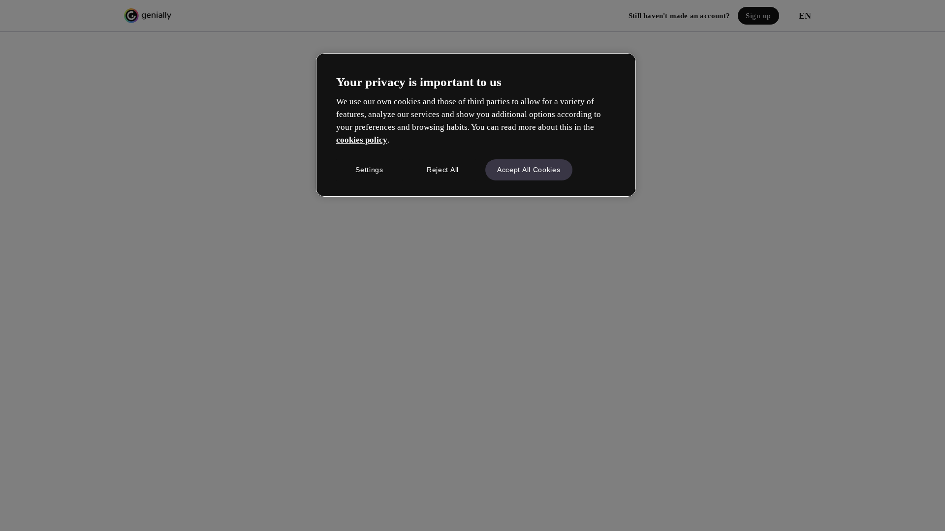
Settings (369, 170)
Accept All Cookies (529, 170)
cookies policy (361, 140)
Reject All (443, 170)
